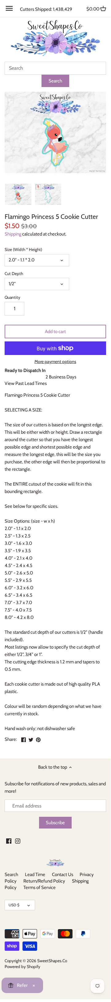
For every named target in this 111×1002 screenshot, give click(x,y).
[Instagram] (17, 840)
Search (11, 874)
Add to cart (55, 331)
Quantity (12, 297)
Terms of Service (39, 887)
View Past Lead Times (26, 383)
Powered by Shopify (22, 966)
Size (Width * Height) (23, 249)
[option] (18, 194)
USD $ (14, 905)
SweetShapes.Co (52, 960)
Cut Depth (14, 273)
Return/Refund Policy (44, 881)
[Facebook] (8, 840)
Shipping (13, 234)
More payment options (55, 361)
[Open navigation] (9, 8)
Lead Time (35, 874)
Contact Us (62, 874)
